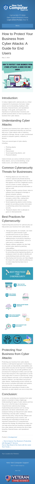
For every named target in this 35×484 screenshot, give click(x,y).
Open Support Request (15, 17)
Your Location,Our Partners (10, 453)
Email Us (21, 465)
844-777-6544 (20, 15)
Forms (26, 17)
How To (25, 20)
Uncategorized (12, 437)
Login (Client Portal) (14, 20)
